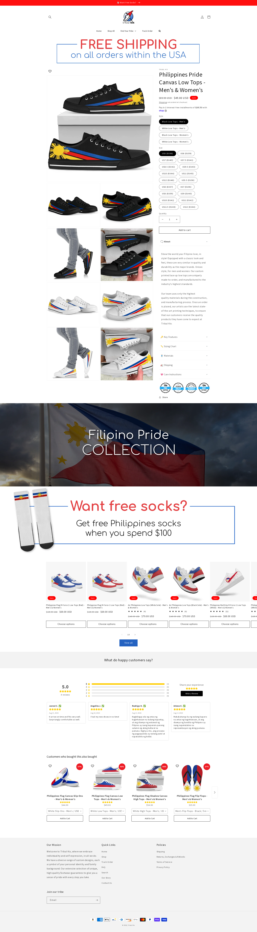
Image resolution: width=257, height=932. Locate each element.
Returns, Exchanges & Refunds (171, 856)
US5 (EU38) (167, 153)
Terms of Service (164, 862)
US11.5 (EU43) (169, 207)
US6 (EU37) (167, 187)
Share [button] (165, 397)
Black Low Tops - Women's (175, 135)
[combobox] (65, 811)
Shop (104, 856)
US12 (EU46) (168, 180)
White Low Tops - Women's (175, 141)
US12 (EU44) (189, 207)
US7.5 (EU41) (187, 160)
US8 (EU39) (167, 193)
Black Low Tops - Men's (173, 121)
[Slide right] (135, 634)
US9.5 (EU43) (188, 166)
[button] (50, 17)
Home (104, 851)
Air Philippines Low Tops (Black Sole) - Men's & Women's (189, 606)
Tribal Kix (131, 925)
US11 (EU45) (188, 173)
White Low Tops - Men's (173, 128)
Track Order (107, 862)
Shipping (163, 102)
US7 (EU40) (167, 160)
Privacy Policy (163, 867)
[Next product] (215, 792)
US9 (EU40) (186, 193)
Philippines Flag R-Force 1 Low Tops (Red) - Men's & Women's (65, 606)
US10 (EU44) (168, 173)
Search (105, 872)
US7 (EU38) (186, 187)
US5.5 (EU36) (188, 180)
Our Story (106, 877)
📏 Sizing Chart (168, 346)
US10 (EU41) (168, 200)
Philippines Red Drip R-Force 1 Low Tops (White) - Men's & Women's (228, 606)
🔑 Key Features (168, 337)
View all (128, 642)
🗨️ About (165, 241)
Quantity (162, 213)
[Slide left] (122, 634)
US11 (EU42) (187, 200)
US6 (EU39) (186, 153)
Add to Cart (65, 818)
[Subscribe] (97, 900)
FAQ (103, 867)
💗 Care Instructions (170, 374)
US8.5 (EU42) (168, 166)
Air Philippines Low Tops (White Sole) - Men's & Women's (147, 606)
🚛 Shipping (166, 365)
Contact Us (107, 883)
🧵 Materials (166, 355)
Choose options (66, 624)
